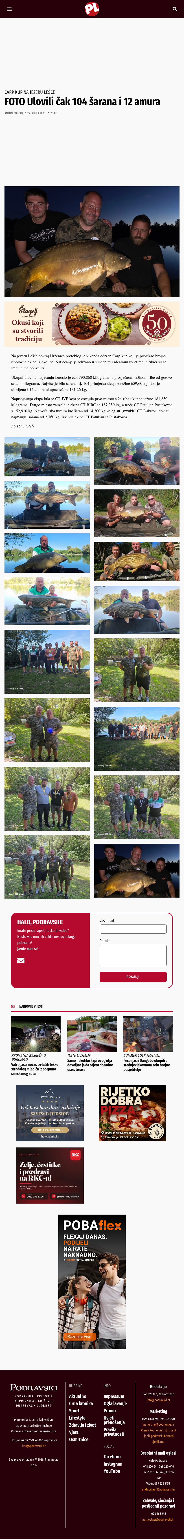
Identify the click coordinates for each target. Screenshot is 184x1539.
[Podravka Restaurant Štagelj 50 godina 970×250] (92, 345)
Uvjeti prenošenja (114, 1420)
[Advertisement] (92, 53)
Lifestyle (77, 1418)
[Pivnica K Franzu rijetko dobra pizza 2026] (132, 1139)
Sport (74, 1411)
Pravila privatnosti (114, 1432)
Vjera (74, 1432)
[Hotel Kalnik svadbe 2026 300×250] (50, 1139)
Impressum (114, 1396)
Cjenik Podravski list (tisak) (158, 1430)
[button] (9, 9)
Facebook (113, 1457)
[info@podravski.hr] (20, 960)
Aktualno (77, 1396)
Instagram (113, 1464)
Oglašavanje (115, 1403)
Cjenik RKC (158, 1442)
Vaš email (107, 921)
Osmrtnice (78, 1439)
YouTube (112, 1471)
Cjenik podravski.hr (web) (158, 1436)
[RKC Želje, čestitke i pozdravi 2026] (50, 1202)
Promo (110, 1411)
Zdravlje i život (82, 1425)
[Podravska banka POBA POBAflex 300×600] (92, 1347)
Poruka (105, 941)
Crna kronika (81, 1403)
